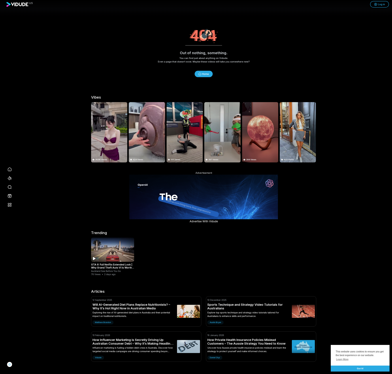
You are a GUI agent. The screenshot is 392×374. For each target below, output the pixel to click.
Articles (98, 291)
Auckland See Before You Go (106, 271)
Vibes (96, 97)
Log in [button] (381, 4)
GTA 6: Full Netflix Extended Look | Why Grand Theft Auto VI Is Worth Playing (111, 267)
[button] (7, 187)
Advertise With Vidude (204, 221)
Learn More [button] (342, 359)
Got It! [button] (360, 368)
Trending (99, 233)
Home (205, 73)
